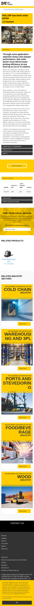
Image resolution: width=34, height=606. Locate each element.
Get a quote (17, 166)
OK (17, 602)
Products (3, 535)
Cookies (3, 562)
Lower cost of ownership (12, 146)
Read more (23, 324)
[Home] (6, 3)
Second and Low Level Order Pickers (13, 9)
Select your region (10, 229)
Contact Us (4, 557)
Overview (6, 49)
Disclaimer (4, 565)
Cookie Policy (7, 598)
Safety (5, 153)
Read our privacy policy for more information (14, 560)
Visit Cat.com (5, 567)
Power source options (11, 201)
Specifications (8, 178)
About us (3, 541)
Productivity (7, 150)
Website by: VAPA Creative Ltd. (10, 570)
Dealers (3, 546)
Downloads (7, 198)
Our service (4, 543)
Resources (4, 548)
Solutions (4, 538)
